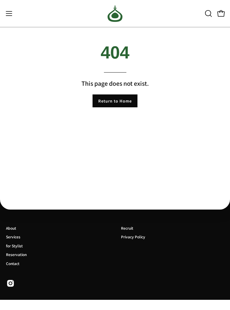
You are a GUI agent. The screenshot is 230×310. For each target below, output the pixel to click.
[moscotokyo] (115, 13)
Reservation (16, 254)
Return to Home (114, 101)
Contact (12, 263)
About (11, 228)
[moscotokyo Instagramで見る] (10, 283)
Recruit (127, 228)
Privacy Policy (133, 236)
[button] (208, 13)
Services (13, 236)
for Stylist (14, 245)
